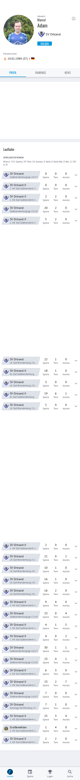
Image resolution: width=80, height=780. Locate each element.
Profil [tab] (13, 72)
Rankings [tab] (40, 72)
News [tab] (68, 72)
